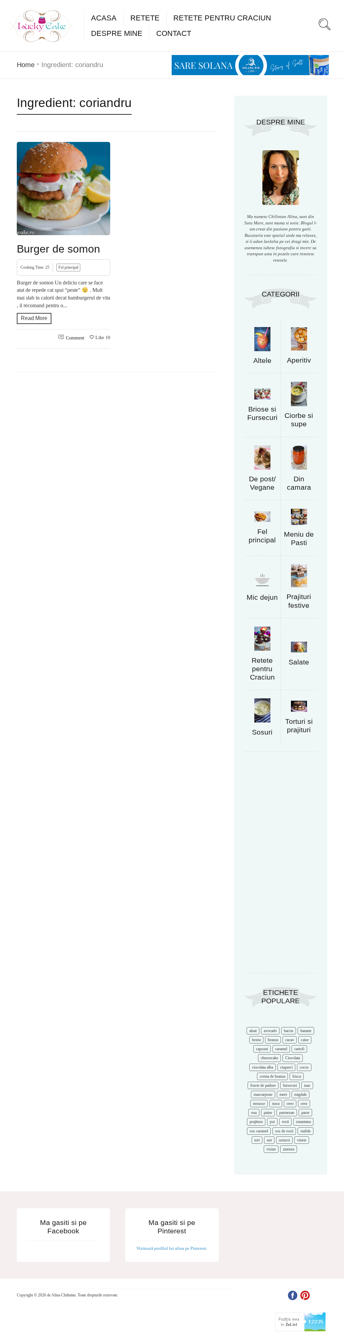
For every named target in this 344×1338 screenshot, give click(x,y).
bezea (256, 1039)
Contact (173, 33)
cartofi (299, 1049)
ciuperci (286, 1067)
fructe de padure (263, 1085)
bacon (288, 1030)
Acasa (104, 18)
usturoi (284, 1140)
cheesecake (269, 1058)
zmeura (288, 1149)
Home (26, 64)
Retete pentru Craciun (222, 18)
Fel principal (68, 267)
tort (257, 1140)
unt (269, 1140)
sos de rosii (284, 1131)
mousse (259, 1103)
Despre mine (116, 33)
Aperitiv (299, 360)
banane (305, 1030)
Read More (34, 318)
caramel (281, 1049)
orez (304, 1103)
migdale (300, 1094)
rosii (285, 1121)
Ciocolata (292, 1058)
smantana (303, 1121)
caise (305, 1039)
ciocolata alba (262, 1067)
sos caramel (259, 1131)
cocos (304, 1067)
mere (283, 1094)
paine (268, 1112)
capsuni (262, 1049)
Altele (262, 360)
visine (271, 1149)
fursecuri (290, 1085)
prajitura (256, 1121)
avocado (270, 1030)
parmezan (286, 1112)
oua (254, 1112)
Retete (145, 18)
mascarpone (263, 1094)
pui (272, 1121)
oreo (290, 1103)
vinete (301, 1140)
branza (273, 1039)
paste (305, 1112)
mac (307, 1085)
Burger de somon (58, 249)
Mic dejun (262, 597)
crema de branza (272, 1076)
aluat (253, 1030)
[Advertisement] (280, 865)
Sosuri (262, 732)
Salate (299, 662)
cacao (289, 1039)
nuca (276, 1103)
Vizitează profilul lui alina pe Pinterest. (171, 1248)
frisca (296, 1076)
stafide (305, 1131)
